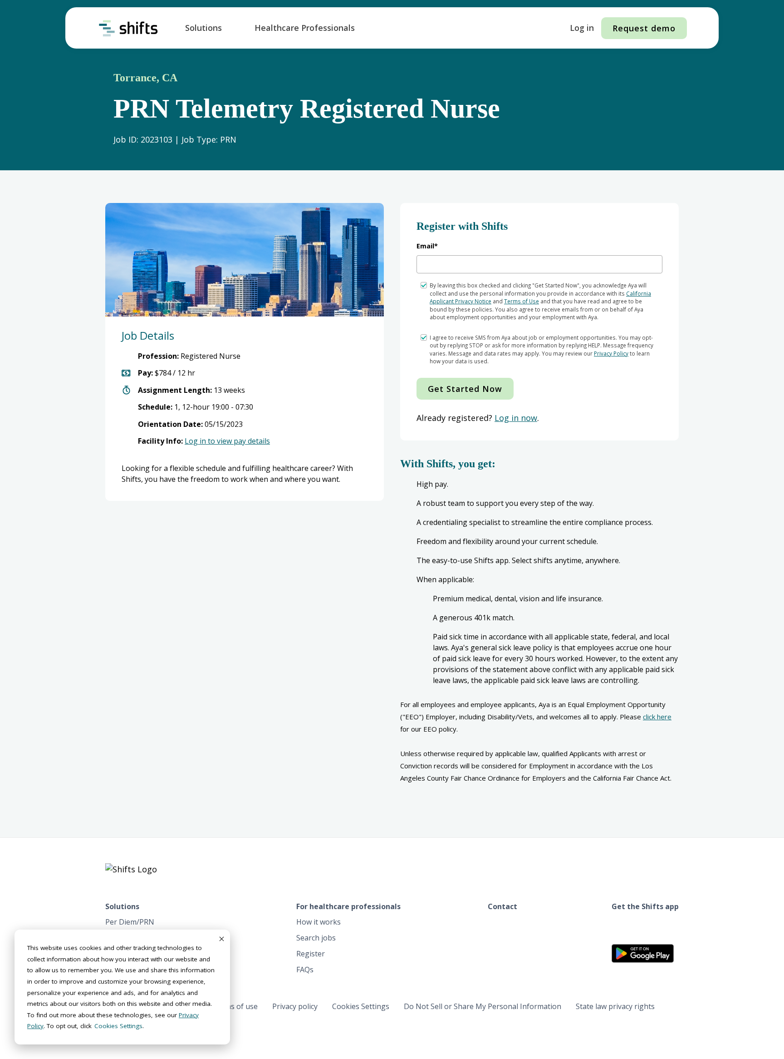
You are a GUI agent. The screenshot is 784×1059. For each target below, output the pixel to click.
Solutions (203, 27)
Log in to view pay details (227, 441)
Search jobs (316, 938)
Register (310, 954)
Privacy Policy (611, 353)
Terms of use (235, 1006)
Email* (427, 246)
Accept (220, 938)
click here (657, 716)
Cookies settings (118, 1026)
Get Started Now (465, 388)
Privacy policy (295, 1006)
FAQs (305, 970)
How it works (318, 922)
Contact (502, 906)
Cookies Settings (360, 1006)
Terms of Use (521, 301)
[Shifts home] (128, 28)
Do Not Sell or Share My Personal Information (482, 1006)
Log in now (516, 417)
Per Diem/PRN (129, 922)
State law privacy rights (615, 1006)
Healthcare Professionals (305, 27)
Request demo (644, 28)
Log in (582, 27)
